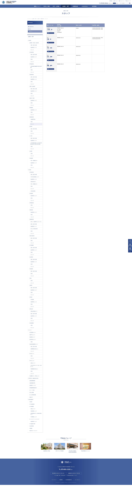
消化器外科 (32, 172)
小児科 (31, 135)
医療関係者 (75, 6)
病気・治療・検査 (34, 45)
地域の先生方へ (33, 181)
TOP (130, 251)
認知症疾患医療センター (34, 344)
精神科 (31, 126)
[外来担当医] (130, 245)
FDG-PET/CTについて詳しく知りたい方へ (36, 366)
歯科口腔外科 (32, 235)
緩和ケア (31, 397)
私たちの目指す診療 (34, 228)
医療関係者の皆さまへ (34, 348)
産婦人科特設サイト (34, 311)
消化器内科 (32, 52)
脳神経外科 (32, 219)
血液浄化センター (33, 339)
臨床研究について (34, 47)
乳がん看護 (32, 392)
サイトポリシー (77, 479)
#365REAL (85, 6)
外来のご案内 (47, 6)
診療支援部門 (31, 399)
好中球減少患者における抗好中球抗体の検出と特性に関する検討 (36, 143)
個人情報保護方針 (69, 479)
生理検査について (34, 416)
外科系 (30, 169)
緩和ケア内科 (32, 98)
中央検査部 (32, 406)
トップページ (29, 18)
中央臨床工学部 (32, 423)
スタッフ (30, 31)
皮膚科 (31, 151)
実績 (31, 59)
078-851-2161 (104, 3)
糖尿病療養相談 (32, 380)
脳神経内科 (42, 18)
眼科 (31, 278)
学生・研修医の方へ (34, 160)
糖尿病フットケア (33, 385)
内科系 (38, 18)
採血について (33, 408)
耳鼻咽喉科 (32, 245)
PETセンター (32, 360)
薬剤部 (31, 401)
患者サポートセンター (33, 430)
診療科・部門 (66, 6)
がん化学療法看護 (33, 394)
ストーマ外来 (32, 390)
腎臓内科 (31, 107)
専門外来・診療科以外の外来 (33, 378)
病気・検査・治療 (34, 88)
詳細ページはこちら (50, 42)
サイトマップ (54, 479)
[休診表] (130, 249)
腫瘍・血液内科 (32, 86)
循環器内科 (32, 74)
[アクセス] (130, 241)
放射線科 (31, 158)
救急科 (31, 297)
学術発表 (32, 299)
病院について (37, 6)
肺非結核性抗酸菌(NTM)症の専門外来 (36, 67)
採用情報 (94, 6)
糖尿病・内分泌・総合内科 (34, 42)
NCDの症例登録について (35, 176)
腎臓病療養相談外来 (33, 387)
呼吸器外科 (32, 202)
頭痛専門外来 (31, 26)
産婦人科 (31, 308)
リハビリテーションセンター (34, 419)
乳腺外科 (31, 193)
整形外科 (31, 209)
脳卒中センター (32, 334)
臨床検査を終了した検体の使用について (36, 414)
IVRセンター (32, 353)
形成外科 (31, 268)
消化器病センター (33, 332)
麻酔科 (31, 285)
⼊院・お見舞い (56, 6)
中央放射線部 (32, 404)
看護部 (31, 428)
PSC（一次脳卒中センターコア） (36, 221)
